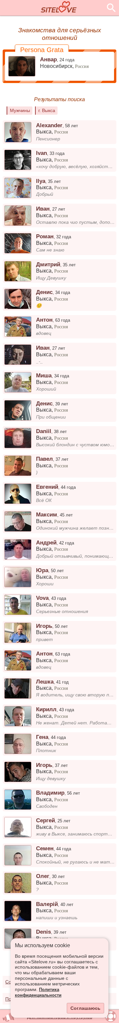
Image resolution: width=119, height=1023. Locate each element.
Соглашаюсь (85, 1008)
